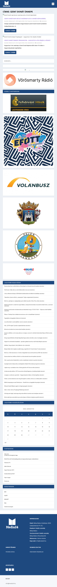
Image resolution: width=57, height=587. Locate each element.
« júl (5, 442)
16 (49, 426)
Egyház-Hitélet (21, 21)
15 (42, 426)
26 (21, 435)
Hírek (26, 21)
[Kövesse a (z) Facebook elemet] (7, 569)
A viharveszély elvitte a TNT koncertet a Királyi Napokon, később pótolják (22, 371)
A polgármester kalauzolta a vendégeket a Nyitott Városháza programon (22, 363)
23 (49, 431)
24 (7, 435)
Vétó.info (6, 454)
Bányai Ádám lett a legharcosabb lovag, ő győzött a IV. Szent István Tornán (22, 349)
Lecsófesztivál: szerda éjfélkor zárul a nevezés (16, 322)
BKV (5, 491)
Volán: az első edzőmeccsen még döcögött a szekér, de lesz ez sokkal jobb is (23, 378)
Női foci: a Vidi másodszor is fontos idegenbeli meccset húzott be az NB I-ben (23, 352)
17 (7, 431)
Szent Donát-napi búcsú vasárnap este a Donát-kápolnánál (25, 18)
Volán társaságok (8, 506)
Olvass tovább (10, 30)
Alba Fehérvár (7, 466)
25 (15, 435)
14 (35, 426)
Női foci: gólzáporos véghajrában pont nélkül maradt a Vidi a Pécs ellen (21, 301)
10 (7, 426)
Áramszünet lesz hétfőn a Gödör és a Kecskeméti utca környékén (20, 356)
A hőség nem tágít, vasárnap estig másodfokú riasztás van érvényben (21, 393)
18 (15, 431)
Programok (29, 21)
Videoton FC (7, 462)
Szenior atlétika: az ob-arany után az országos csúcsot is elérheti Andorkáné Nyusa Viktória (27, 333)
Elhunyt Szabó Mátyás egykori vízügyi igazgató (15, 386)
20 (28, 431)
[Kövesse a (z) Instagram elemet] (10, 569)
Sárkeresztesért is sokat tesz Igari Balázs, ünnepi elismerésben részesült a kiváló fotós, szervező (28, 304)
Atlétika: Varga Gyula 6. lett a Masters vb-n (14, 345)
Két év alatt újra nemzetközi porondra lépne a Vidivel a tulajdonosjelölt (21, 397)
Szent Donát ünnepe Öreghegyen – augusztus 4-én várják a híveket (27, 40)
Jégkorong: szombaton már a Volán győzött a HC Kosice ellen (19, 367)
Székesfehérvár (35, 21)
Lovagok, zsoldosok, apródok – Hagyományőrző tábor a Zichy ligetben (21, 375)
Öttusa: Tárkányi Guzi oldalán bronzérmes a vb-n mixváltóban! (19, 314)
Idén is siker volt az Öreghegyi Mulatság (14, 389)
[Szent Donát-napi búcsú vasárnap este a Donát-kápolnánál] (28, 15)
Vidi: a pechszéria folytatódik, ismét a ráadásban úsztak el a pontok (21, 360)
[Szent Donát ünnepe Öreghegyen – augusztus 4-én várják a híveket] (28, 37)
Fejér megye (7, 477)
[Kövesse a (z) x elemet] (13, 569)
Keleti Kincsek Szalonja (10, 459)
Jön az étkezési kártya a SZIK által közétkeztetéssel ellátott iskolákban (21, 293)
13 (28, 426)
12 (21, 426)
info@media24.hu (41, 541)
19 (21, 431)
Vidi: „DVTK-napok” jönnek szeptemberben (14, 325)
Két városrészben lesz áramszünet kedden (14, 329)
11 (15, 426)
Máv (5, 503)
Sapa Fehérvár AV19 (9, 470)
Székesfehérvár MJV (9, 473)
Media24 (10, 21)
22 (42, 431)
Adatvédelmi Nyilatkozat (36, 552)
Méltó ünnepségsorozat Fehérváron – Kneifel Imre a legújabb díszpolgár (22, 382)
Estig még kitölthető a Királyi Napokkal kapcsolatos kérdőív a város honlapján (23, 338)
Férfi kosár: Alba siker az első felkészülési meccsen (17, 290)
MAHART (6, 499)
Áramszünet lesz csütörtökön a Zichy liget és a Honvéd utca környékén (21, 286)
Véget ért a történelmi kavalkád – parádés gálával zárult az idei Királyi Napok (23, 341)
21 (35, 431)
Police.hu (6, 481)
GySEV (5, 495)
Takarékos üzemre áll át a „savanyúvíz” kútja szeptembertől (19, 297)
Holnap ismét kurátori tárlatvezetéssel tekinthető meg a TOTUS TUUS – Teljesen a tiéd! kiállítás (28, 309)
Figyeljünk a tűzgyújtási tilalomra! (12, 318)
